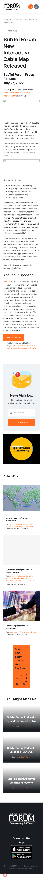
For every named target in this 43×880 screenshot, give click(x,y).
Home (5, 20)
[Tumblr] (17, 681)
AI (10, 524)
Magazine (28, 576)
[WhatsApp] (21, 678)
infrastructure (17, 524)
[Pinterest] (21, 681)
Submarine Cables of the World (24, 348)
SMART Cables (11, 578)
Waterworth (30, 526)
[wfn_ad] (21, 434)
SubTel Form (29, 580)
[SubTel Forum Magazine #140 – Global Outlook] (21, 550)
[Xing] (17, 684)
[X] (21, 675)
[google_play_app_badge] (21, 853)
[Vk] (26, 681)
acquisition (14, 632)
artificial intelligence (17, 576)
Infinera (6, 281)
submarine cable (12, 526)
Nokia (27, 632)
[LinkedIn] (17, 678)
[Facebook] (17, 675)
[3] (21, 812)
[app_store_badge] (21, 846)
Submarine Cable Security (15, 580)
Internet (26, 524)
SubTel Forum (26, 726)
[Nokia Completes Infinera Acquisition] (21, 592)
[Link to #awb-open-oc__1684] (36, 6)
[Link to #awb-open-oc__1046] (30, 6)
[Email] (24, 684)
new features (25, 345)
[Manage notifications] (5, 875)
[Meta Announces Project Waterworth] (21, 484)
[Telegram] (26, 678)
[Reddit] (26, 675)
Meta (31, 524)
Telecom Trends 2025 (13, 582)
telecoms (21, 526)
